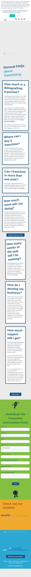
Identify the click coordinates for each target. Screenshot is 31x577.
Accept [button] (12, 15)
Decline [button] (18, 15)
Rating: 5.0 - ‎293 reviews (22, 515)
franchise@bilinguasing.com (18, 550)
